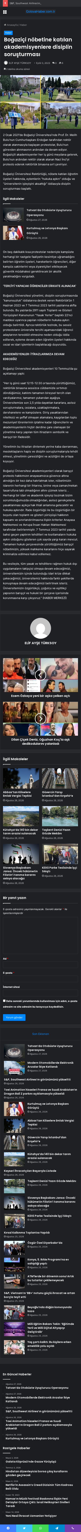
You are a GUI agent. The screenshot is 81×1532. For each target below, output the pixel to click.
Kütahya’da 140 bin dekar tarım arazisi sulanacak (20, 831)
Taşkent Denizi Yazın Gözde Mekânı (56, 831)
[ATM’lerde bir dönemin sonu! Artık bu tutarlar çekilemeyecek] (14, 1281)
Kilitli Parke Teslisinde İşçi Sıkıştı (59, 869)
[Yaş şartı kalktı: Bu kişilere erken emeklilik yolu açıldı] (14, 1347)
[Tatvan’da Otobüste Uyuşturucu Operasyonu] (13, 215)
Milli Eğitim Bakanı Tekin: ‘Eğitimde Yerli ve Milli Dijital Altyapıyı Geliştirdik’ (51, 1328)
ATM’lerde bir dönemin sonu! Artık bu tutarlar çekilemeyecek (51, 1278)
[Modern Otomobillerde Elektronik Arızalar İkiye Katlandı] (14, 1068)
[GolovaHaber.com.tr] (40, 11)
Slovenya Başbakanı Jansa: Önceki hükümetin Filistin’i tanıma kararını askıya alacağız (20, 873)
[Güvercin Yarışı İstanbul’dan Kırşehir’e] (60, 778)
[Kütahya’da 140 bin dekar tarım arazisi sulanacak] (21, 816)
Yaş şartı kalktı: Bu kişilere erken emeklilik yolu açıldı (49, 1344)
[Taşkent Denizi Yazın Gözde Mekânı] (60, 816)
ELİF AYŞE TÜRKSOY (20, 63)
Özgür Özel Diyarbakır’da (45, 1243)
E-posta (8, 972)
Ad (5, 958)
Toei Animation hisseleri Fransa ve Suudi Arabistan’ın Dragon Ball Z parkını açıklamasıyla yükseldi (40, 1092)
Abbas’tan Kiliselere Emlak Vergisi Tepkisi (17, 794)
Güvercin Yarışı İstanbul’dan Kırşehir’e (57, 794)
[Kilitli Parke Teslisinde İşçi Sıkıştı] (60, 854)
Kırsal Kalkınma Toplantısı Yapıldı (27, 1232)
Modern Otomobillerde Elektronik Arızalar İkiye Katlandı (50, 1065)
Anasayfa (12, 24)
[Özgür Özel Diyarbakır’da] (14, 1248)
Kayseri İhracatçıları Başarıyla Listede (30, 1171)
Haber (23, 24)
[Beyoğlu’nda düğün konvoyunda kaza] (14, 1312)
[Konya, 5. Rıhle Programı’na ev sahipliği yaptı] (14, 1265)
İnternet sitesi (11, 986)
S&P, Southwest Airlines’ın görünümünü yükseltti (38, 3)
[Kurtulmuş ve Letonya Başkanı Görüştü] (13, 233)
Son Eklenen (40, 1034)
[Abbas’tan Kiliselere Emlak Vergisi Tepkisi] (21, 778)
